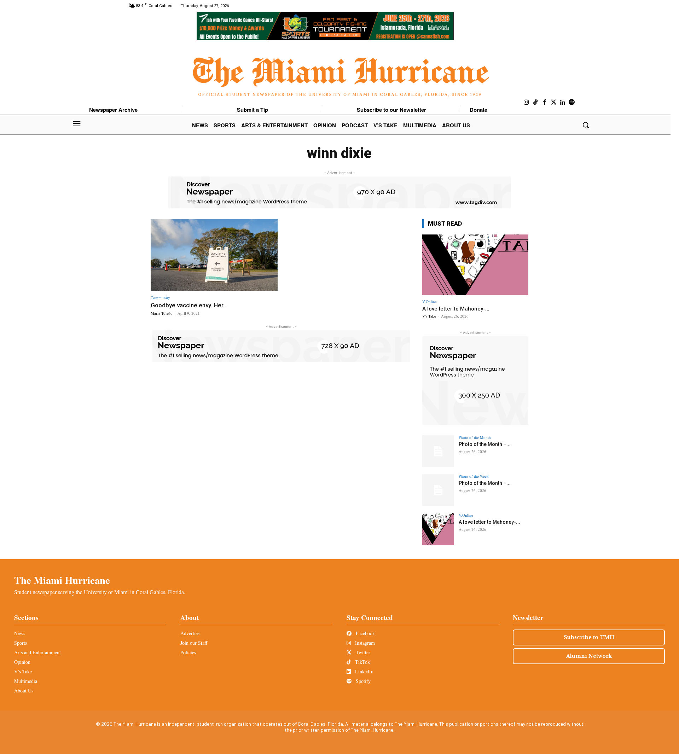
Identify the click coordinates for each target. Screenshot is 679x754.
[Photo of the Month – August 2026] (438, 451)
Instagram (364, 642)
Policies (188, 652)
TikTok (362, 662)
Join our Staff (193, 642)
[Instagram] (526, 102)
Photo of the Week (474, 476)
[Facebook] (544, 102)
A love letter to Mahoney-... (455, 309)
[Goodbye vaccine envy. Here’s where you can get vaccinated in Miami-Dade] (214, 255)
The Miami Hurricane (62, 580)
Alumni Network (589, 656)
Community (160, 298)
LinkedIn (363, 671)
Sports (20, 642)
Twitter (362, 652)
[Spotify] (571, 102)
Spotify (362, 681)
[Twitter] (553, 102)
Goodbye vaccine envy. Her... (189, 305)
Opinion (22, 662)
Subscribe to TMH (589, 637)
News (19, 633)
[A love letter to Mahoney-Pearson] (475, 264)
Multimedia (25, 681)
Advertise (189, 633)
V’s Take (23, 671)
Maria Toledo (162, 313)
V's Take (429, 316)
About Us (23, 690)
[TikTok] (535, 102)
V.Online (429, 301)
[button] (585, 125)
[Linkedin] (562, 102)
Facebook (364, 633)
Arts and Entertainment (37, 652)
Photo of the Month (475, 437)
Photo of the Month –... (485, 444)
